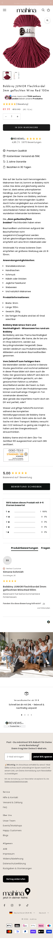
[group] (26, 473)
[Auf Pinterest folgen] (19, 905)
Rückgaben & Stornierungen (17, 868)
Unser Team (9, 820)
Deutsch (42, 913)
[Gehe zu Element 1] (7, 75)
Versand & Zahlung (12, 802)
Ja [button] (44, 603)
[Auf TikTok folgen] (27, 905)
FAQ (5, 807)
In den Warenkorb (26, 127)
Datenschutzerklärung (14, 863)
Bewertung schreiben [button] (26, 486)
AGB (5, 848)
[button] (26, 104)
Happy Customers (12, 830)
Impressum (9, 853)
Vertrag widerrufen (15, 879)
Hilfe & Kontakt (10, 797)
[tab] (24, 548)
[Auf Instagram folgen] (12, 905)
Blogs (5, 835)
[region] (26, 701)
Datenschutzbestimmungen (16, 781)
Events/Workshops (12, 825)
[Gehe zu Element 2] (16, 75)
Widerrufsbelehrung (13, 858)
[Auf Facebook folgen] (4, 905)
